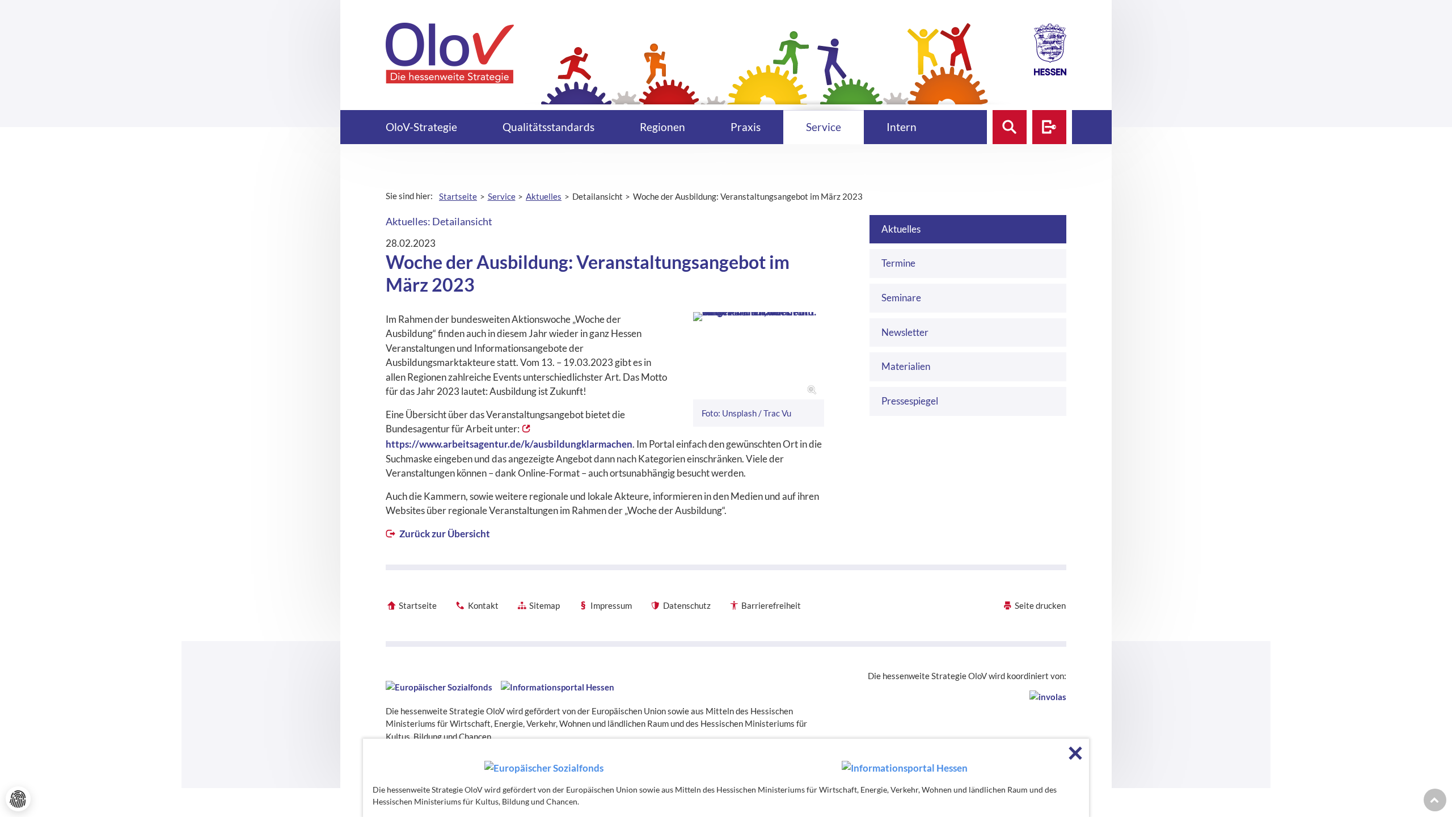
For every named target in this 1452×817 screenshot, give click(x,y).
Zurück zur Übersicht (444, 534)
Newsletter (904, 332)
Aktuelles (901, 229)
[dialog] (726, 778)
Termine (898, 263)
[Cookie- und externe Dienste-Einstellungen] (18, 798)
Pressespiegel (909, 401)
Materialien (905, 366)
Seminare (901, 298)
